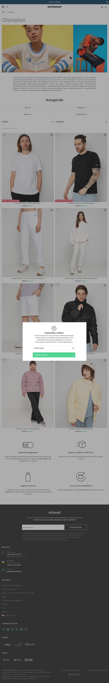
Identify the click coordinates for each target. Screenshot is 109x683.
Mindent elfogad (40, 355)
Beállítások (39, 348)
